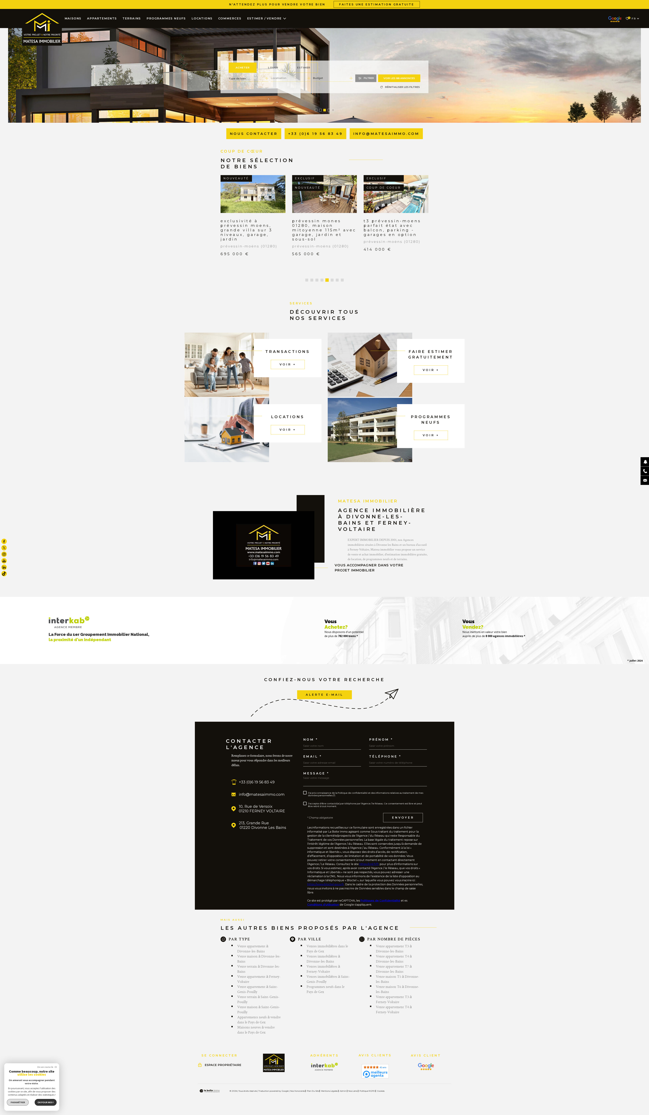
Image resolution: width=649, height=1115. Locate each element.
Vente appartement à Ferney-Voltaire (259, 979)
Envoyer (403, 817)
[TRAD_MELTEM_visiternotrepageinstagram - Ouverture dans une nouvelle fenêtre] (4, 554)
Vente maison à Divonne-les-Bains (259, 959)
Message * (316, 773)
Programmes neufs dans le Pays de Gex (325, 989)
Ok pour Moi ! (46, 1102)
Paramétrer (18, 1102)
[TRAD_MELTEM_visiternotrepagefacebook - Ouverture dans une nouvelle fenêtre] (4, 541)
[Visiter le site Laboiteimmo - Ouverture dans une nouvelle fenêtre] (209, 1091)
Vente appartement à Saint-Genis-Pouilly (257, 989)
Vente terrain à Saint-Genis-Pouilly (258, 999)
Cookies (380, 1091)
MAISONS (73, 18)
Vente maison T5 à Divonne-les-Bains (397, 979)
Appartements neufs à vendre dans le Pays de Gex (259, 1019)
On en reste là (45, 1067)
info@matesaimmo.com (262, 794)
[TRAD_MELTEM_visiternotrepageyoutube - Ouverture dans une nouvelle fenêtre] (4, 561)
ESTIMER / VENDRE (264, 18)
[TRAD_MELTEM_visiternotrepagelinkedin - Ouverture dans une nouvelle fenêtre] (4, 567)
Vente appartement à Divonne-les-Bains (252, 948)
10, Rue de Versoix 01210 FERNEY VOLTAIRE (262, 808)
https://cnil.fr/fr (369, 864)
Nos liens (352, 1091)
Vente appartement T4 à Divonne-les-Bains (394, 959)
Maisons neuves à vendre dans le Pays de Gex (256, 1030)
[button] (316, 110)
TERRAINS (132, 18)
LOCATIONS (201, 18)
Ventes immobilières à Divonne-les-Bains (323, 959)
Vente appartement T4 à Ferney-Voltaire (394, 1009)
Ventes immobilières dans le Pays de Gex (327, 948)
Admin (343, 1091)
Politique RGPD (367, 1091)
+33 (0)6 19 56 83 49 (257, 782)
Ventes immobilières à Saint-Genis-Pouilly (328, 979)
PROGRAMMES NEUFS (166, 18)
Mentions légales (329, 1091)
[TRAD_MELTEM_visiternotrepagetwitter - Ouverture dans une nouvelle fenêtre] (4, 547)
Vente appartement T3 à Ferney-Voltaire (394, 999)
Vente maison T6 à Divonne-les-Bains (397, 989)
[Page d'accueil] (42, 29)
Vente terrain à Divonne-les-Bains (258, 969)
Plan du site (313, 1091)
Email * (312, 756)
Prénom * (381, 739)
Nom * (310, 739)
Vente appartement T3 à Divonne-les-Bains (394, 948)
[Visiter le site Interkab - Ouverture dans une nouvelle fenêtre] (324, 1067)
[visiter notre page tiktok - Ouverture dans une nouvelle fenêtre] (4, 573)
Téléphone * (385, 756)
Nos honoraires (297, 1091)
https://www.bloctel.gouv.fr (325, 884)
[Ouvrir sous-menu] (284, 18)
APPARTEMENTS (102, 18)
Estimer (303, 67)
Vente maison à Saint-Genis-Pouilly (258, 1009)
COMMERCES (229, 18)
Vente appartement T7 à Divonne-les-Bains (394, 969)
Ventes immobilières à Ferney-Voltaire (323, 969)
